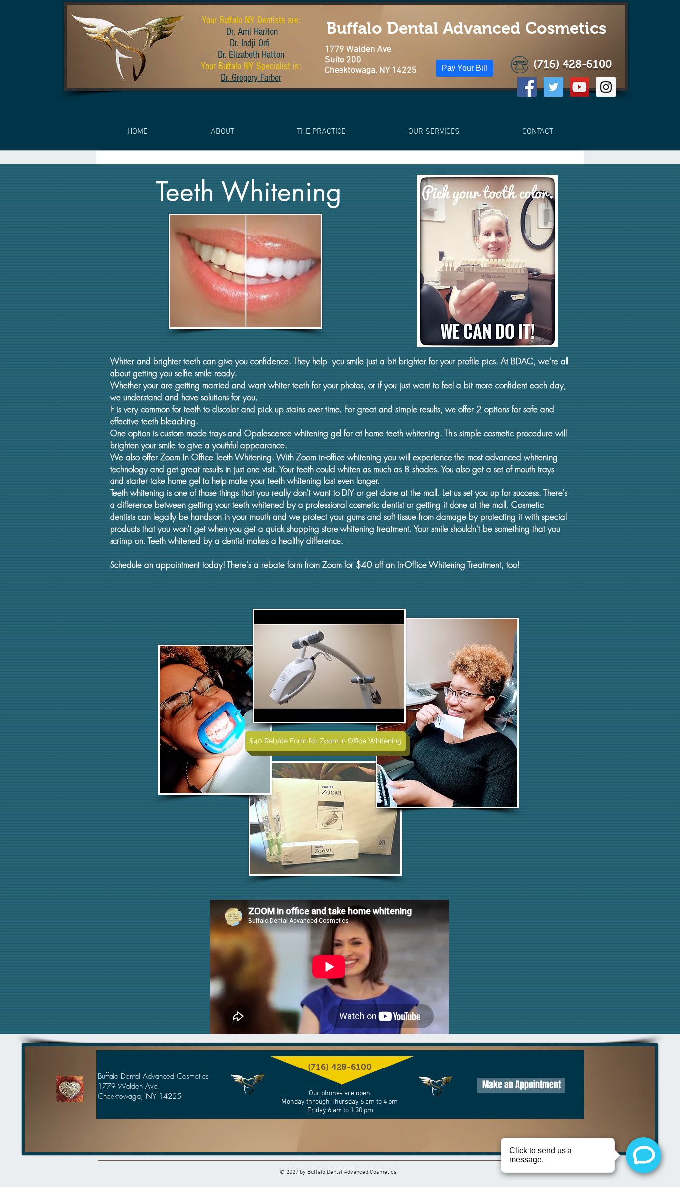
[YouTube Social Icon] (579, 87)
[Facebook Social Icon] (527, 87)
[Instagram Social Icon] (606, 87)
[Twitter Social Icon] (553, 87)
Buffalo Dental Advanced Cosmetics (466, 28)
